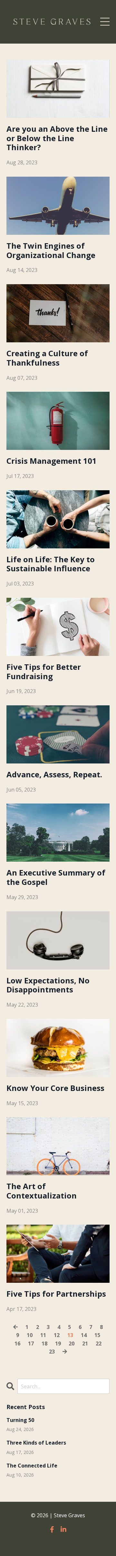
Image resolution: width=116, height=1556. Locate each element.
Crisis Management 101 (51, 461)
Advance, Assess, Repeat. (54, 774)
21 (85, 1343)
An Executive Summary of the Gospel (55, 877)
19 (58, 1343)
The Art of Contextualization (41, 1191)
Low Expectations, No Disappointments (48, 985)
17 (31, 1343)
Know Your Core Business (55, 1088)
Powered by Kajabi (58, 1539)
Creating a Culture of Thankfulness (47, 358)
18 (44, 1343)
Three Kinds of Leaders (36, 1443)
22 (99, 1343)
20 (71, 1343)
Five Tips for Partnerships (56, 1294)
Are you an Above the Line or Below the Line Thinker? (57, 138)
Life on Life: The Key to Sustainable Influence (50, 564)
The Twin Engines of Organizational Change (50, 250)
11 (43, 1335)
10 (30, 1335)
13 (70, 1335)
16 (17, 1343)
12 (57, 1335)
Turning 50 (20, 1420)
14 (84, 1335)
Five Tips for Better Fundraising (43, 671)
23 (52, 1351)
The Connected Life (31, 1466)
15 (97, 1335)
